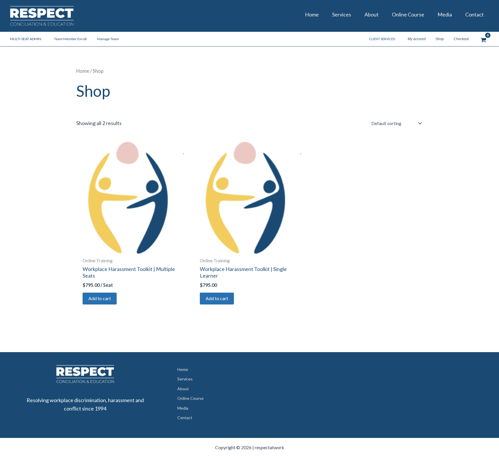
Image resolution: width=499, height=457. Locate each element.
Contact (474, 14)
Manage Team (108, 39)
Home (312, 14)
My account (417, 39)
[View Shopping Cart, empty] (483, 39)
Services (341, 14)
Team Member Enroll (70, 39)
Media (444, 14)
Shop (439, 39)
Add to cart (99, 298)
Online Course (408, 14)
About (371, 14)
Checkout (461, 39)
